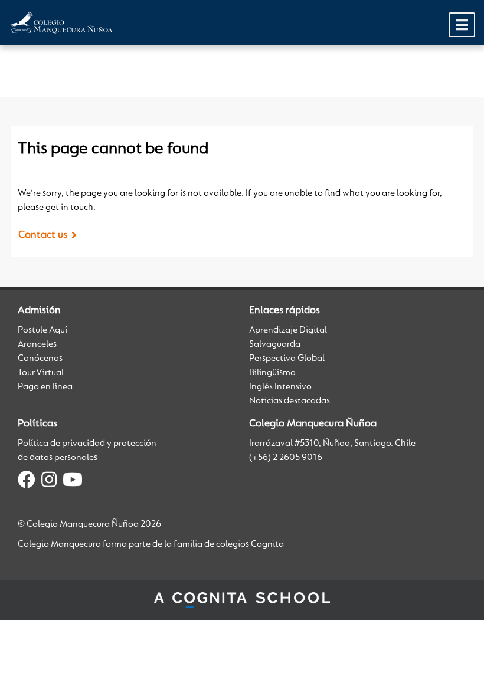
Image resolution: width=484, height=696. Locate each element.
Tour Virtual (41, 372)
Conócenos (40, 358)
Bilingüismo (272, 372)
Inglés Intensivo (280, 387)
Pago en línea (45, 387)
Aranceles (37, 344)
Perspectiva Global (287, 358)
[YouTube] (73, 482)
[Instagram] (49, 482)
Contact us (42, 235)
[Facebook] (26, 482)
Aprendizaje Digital (288, 330)
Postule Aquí (42, 330)
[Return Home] (61, 22)
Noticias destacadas (289, 401)
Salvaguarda (274, 344)
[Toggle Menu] (462, 25)
